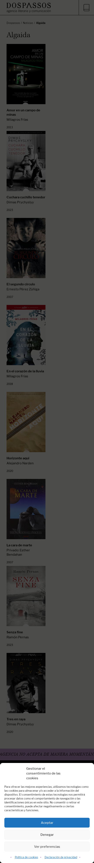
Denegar (47, 835)
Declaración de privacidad (61, 857)
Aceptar (47, 823)
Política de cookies (26, 857)
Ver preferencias (47, 847)
